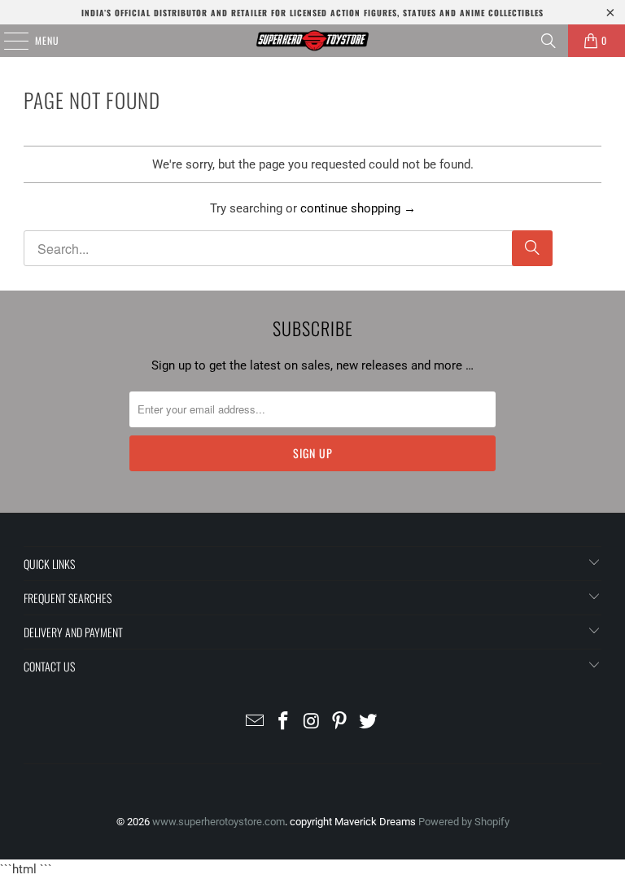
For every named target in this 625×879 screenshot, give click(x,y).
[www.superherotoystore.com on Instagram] (311, 722)
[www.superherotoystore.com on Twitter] (368, 722)
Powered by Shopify (463, 822)
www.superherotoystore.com (218, 822)
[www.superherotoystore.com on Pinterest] (340, 722)
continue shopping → (358, 208)
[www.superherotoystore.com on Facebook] (283, 722)
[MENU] (7, 40)
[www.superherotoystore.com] (312, 40)
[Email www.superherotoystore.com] (255, 722)
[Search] (548, 40)
